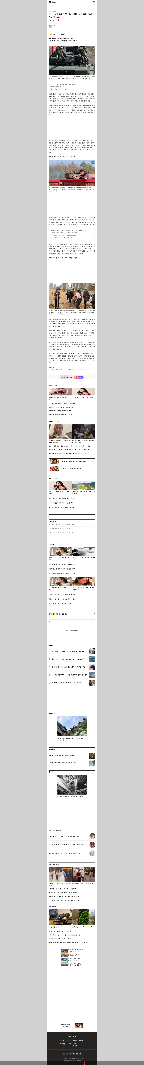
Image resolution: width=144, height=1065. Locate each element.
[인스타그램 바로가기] (73, 1053)
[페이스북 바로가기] (64, 1053)
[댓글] (57, 20)
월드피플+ (68, 1040)
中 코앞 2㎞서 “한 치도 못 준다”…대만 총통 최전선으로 (63, 233)
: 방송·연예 (53, 864)
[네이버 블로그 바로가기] (80, 1053)
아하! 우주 (62, 1044)
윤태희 (54, 25)
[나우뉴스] (53, 2)
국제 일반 (54, 11)
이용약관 (65, 1058)
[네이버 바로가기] (77, 1053)
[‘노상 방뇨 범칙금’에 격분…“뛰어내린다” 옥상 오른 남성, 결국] (92, 853)
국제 (49, 11)
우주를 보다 (81, 1040)
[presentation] (69, 743)
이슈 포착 (51, 772)
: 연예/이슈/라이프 (55, 830)
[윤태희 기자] (50, 26)
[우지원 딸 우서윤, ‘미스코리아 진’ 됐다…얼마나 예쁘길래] (92, 836)
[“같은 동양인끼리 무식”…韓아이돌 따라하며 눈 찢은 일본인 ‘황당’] (92, 845)
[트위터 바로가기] (67, 1053)
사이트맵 (77, 1058)
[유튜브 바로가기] (70, 1053)
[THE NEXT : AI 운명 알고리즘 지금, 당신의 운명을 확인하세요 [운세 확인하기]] (72, 377)
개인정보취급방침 (72, 1058)
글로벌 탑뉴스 (52, 714)
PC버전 (82, 1058)
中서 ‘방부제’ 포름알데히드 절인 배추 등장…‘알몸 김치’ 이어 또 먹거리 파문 (68, 230)
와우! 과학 (68, 1044)
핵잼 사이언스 (75, 1044)
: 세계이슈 (52, 906)
